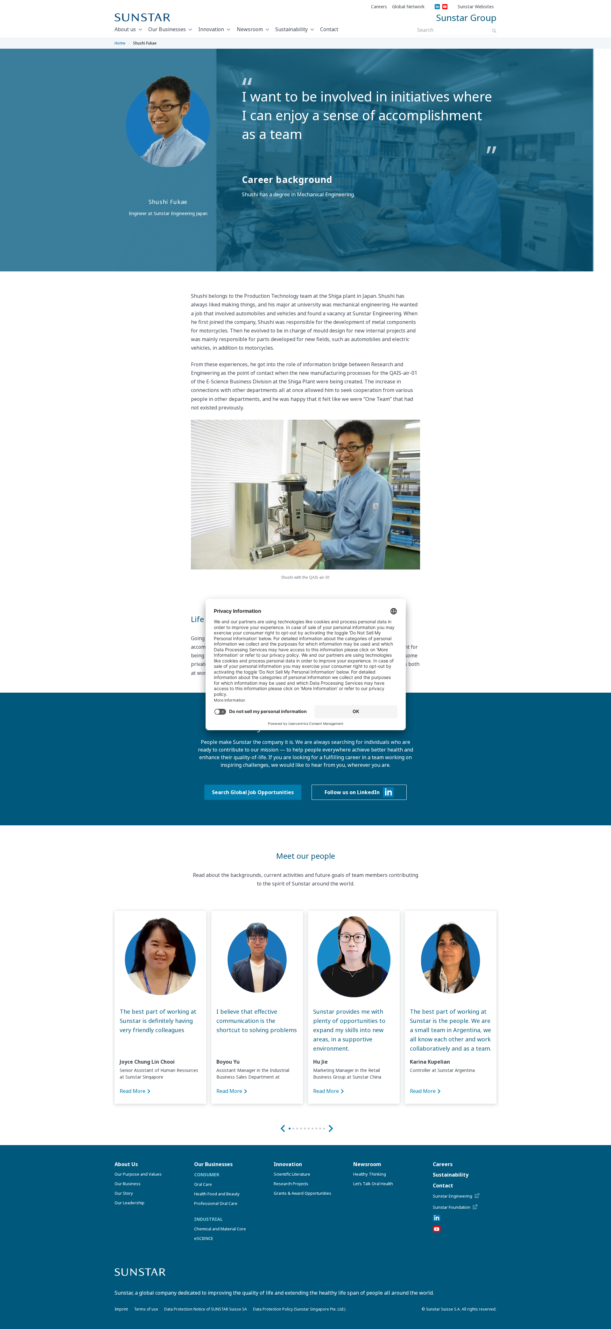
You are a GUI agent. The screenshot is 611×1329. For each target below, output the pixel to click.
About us (125, 29)
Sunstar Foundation (451, 1207)
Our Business (128, 1183)
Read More (132, 1091)
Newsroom (250, 29)
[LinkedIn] (437, 6)
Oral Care (203, 1184)
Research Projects (291, 1183)
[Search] (494, 31)
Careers (379, 6)
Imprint (121, 1309)
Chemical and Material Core (220, 1229)
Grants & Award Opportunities (302, 1193)
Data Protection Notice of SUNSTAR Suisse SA (205, 1309)
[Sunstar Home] (142, 17)
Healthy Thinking (369, 1174)
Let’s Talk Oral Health (373, 1183)
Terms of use (146, 1309)
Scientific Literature (292, 1174)
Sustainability (291, 29)
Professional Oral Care (215, 1203)
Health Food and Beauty (217, 1194)
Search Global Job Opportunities (253, 792)
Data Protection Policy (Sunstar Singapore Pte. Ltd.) (299, 1309)
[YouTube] (444, 6)
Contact (329, 29)
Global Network (408, 6)
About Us (126, 1164)
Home (120, 43)
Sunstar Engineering (452, 1196)
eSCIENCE (203, 1238)
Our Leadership (129, 1203)
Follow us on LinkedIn (352, 792)
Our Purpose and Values (138, 1174)
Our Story (124, 1193)
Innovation (211, 29)
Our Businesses (167, 29)
